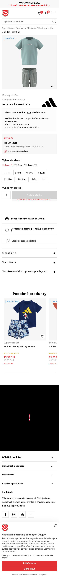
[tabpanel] (29, 62)
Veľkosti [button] (19, 165)
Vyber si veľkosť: (11, 160)
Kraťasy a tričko (46, 28)
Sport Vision (8, 28)
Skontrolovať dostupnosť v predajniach (25, 271)
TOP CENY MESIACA (23, 3)
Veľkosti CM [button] (31, 165)
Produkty (20, 28)
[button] (29, 21)
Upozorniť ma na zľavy (18, 151)
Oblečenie (31, 28)
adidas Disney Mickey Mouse (19, 346)
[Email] (31, 514)
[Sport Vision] (5, 13)
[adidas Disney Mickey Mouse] (25, 319)
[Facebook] (5, 514)
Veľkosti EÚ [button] (7, 165)
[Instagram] (14, 514)
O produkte (9, 253)
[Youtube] (22, 514)
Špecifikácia (9, 262)
